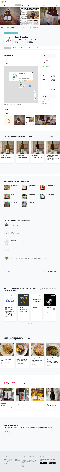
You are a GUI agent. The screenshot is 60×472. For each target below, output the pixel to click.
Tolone (30, 27)
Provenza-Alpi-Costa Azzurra (22, 27)
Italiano (52, 1)
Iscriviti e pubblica (45, 1)
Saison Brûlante (15, 186)
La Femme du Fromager (49, 308)
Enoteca (14, 33)
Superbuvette (7, 47)
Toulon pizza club (21, 363)
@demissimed (49, 403)
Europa (9, 27)
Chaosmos (32, 194)
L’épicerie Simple (21, 308)
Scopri (26, 1)
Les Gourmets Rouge (32, 186)
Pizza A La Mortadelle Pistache (21, 358)
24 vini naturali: (52, 136)
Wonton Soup (49, 357)
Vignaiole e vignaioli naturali (28, 5)
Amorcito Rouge (51, 185)
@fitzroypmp (48, 188)
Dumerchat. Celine (14, 257)
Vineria (7, 33)
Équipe (23, 465)
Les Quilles (43, 438)
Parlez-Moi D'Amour (22, 403)
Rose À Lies (14, 202)
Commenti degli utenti (33, 47)
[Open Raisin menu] (40, 1)
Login (57, 1)
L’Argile (24, 440)
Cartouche (20, 155)
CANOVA (7, 307)
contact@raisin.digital (26, 463)
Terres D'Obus (51, 405)
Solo (13, 194)
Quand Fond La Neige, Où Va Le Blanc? (37, 156)
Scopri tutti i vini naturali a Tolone (30, 325)
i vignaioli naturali (16, 458)
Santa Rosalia (4, 363)
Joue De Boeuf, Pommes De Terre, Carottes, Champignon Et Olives (37, 358)
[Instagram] (4, 463)
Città (13, 5)
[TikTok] (5, 463)
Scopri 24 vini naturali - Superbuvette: (30, 167)
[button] (2, 16)
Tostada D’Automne (5, 357)
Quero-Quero (51, 194)
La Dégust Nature (34, 308)
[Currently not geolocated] (35, 99)
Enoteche (52, 5)
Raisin (2, 27)
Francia (13, 27)
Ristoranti (39, 5)
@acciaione (30, 190)
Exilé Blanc (32, 202)
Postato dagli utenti (23, 47)
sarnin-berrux (13, 240)
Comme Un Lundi (8, 403)
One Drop (51, 155)
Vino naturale (32, 1)
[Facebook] (6, 463)
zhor (12, 223)
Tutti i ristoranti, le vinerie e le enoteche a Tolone (48, 288)
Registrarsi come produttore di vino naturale (30, 460)
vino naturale (52, 458)
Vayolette (36, 403)
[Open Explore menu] (28, 1)
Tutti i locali (17, 5)
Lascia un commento (49, 271)
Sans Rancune (6, 155)
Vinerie (45, 5)
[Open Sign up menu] (49, 1)
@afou (12, 190)
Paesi (8, 5)
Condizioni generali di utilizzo (29, 465)
